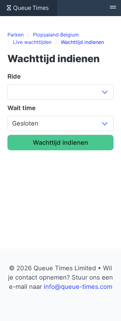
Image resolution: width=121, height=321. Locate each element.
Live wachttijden (32, 42)
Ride (14, 76)
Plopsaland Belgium (56, 35)
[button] (113, 8)
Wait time (21, 108)
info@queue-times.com (78, 286)
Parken (15, 35)
